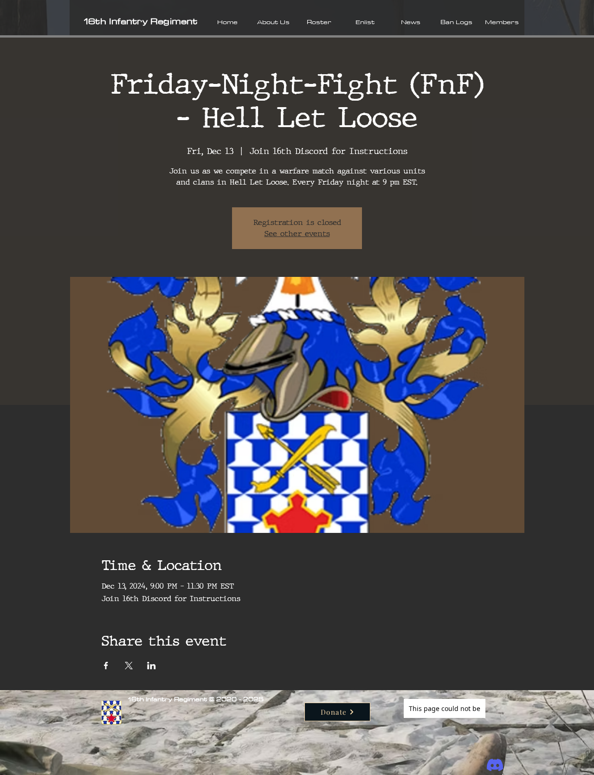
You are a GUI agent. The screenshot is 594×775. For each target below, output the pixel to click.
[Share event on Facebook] (106, 665)
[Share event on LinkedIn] (151, 665)
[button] (273, 21)
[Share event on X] (128, 665)
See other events (297, 233)
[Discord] (495, 765)
